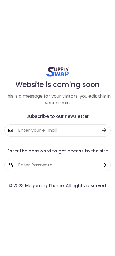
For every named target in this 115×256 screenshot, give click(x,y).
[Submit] (104, 130)
